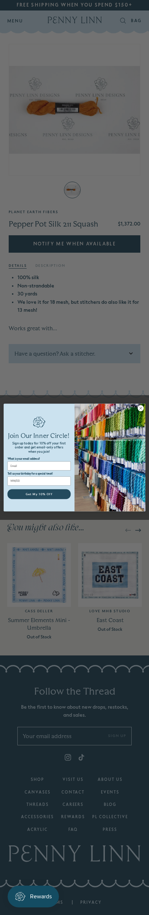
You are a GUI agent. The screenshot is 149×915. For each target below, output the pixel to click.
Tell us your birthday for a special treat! (30, 474)
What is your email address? (24, 458)
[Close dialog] (140, 408)
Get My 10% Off (39, 494)
